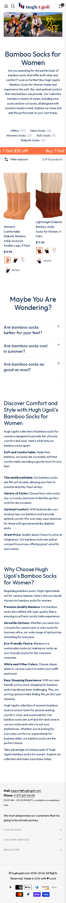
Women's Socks (19, 135)
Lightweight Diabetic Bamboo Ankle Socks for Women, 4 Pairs (49, 229)
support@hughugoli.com (26, 790)
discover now (12, 772)
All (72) (47, 260)
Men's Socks (40, 130)
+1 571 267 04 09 (24, 795)
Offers (17, 130)
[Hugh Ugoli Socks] (34, 6)
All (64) (15, 270)
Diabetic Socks (33, 140)
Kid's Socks (45, 135)
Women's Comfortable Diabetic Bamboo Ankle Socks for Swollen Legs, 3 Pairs (17, 236)
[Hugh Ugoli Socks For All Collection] (33, 24)
